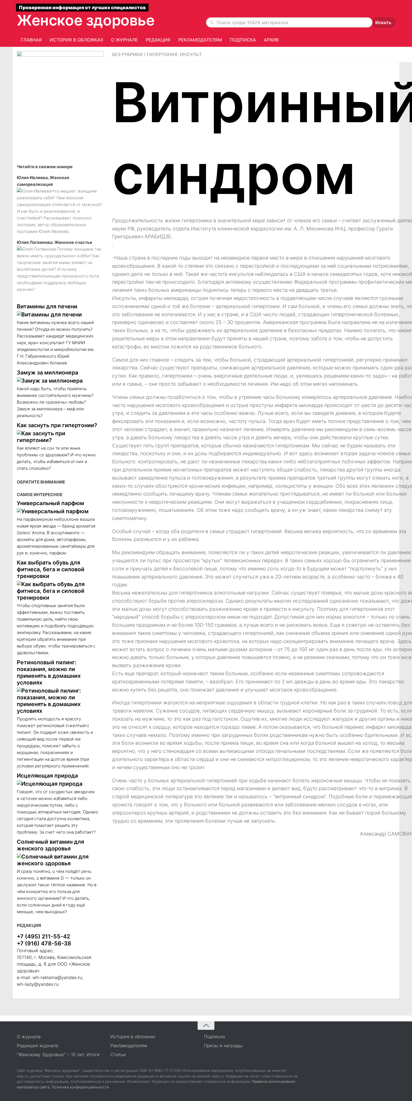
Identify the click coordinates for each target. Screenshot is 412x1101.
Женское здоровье (86, 20)
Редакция (158, 40)
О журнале (124, 40)
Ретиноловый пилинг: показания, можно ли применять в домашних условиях (49, 672)
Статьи (118, 1054)
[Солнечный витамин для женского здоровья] (57, 860)
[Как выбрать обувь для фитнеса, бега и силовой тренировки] (57, 591)
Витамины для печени (47, 306)
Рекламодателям (200, 40)
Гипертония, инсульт (174, 54)
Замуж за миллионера (47, 372)
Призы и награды (223, 1045)
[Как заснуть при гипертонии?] (57, 436)
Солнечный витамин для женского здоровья (50, 845)
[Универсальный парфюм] (57, 511)
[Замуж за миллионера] (57, 380)
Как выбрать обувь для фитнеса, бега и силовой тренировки (50, 569)
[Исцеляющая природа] (57, 783)
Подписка (243, 40)
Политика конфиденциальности (80, 1087)
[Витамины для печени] (57, 314)
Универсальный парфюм (50, 503)
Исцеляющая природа (47, 775)
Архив (271, 40)
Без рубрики (127, 54)
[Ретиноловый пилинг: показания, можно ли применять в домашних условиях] (57, 700)
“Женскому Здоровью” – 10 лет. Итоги (58, 1054)
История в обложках (76, 40)
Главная (31, 40)
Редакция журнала (37, 1045)
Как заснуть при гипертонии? (57, 425)
